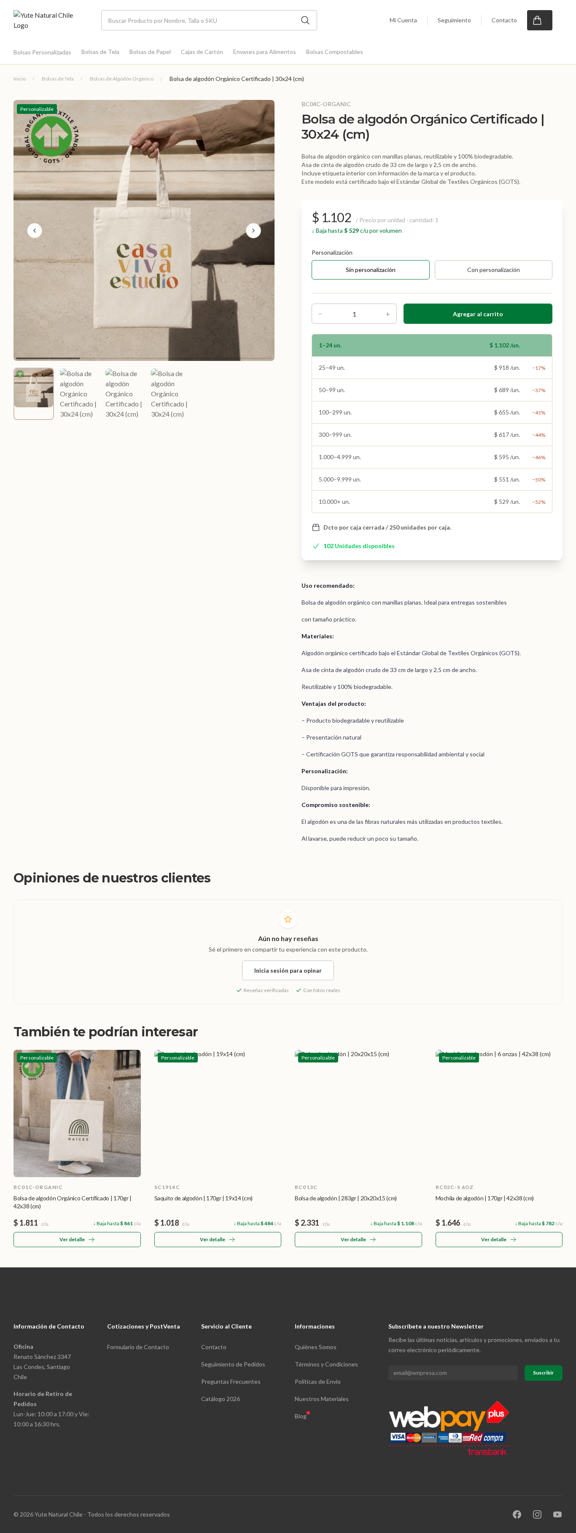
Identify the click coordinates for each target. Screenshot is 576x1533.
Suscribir (543, 1372)
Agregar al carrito (478, 313)
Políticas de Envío (318, 1381)
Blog (301, 1416)
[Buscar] (305, 20)
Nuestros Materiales (322, 1398)
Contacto (504, 20)
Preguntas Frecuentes (231, 1381)
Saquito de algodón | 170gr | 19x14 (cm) (203, 1198)
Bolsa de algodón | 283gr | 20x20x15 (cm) (346, 1198)
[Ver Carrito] (539, 20)
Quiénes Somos (315, 1346)
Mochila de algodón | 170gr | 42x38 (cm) (485, 1198)
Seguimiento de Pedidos (233, 1364)
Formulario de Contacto (138, 1346)
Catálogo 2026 (220, 1398)
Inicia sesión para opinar (288, 970)
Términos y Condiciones (326, 1364)
